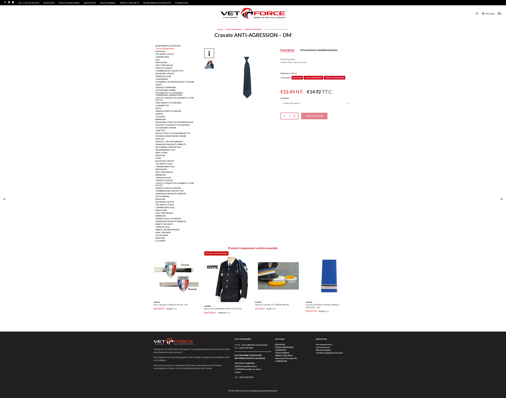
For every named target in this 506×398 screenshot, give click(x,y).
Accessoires (161, 235)
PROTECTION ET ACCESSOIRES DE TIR (172, 133)
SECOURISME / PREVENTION (168, 147)
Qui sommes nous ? (324, 344)
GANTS (158, 84)
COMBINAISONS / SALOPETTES (169, 71)
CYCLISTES (160, 116)
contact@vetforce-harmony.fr (254, 345)
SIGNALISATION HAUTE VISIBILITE (170, 144)
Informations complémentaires (318, 50)
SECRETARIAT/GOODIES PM (167, 46)
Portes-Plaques (163, 68)
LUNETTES (160, 130)
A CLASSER (160, 241)
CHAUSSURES (161, 79)
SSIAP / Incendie (163, 232)
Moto (158, 108)
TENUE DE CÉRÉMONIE (253, 29)
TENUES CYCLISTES (164, 180)
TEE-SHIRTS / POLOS (164, 54)
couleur (284, 98)
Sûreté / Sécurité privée (167, 230)
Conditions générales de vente (329, 353)
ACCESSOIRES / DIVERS (165, 128)
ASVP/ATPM (90, 2)
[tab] (287, 50)
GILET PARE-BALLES (164, 65)
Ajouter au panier (314, 116)
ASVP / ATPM (161, 153)
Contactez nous (323, 347)
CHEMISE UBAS (162, 57)
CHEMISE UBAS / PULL (165, 166)
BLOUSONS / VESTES (164, 73)
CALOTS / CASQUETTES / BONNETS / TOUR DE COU (174, 99)
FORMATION (181, 2)
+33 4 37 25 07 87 (245, 348)
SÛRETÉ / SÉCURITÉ (129, 2)
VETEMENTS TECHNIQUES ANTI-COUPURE (174, 82)
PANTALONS (161, 62)
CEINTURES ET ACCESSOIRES (168, 103)
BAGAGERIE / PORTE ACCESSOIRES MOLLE (174, 122)
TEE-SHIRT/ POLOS (163, 164)
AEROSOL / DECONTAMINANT (169, 141)
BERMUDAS (160, 119)
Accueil (220, 29)
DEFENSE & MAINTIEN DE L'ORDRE (170, 136)
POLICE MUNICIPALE (69, 2)
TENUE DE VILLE (162, 227)
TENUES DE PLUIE (163, 76)
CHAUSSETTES (162, 105)
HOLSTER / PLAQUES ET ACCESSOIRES (172, 125)
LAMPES (159, 114)
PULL (157, 60)
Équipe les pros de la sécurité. (264, 391)
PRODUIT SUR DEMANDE (216, 253)
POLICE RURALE (108, 2)
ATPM (158, 158)
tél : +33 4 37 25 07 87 (28, 2)
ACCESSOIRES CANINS (165, 90)
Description (287, 50)
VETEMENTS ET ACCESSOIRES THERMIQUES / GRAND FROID (169, 94)
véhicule (159, 139)
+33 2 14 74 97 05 (246, 377)
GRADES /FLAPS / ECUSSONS (168, 111)
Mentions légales (323, 350)
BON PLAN (49, 2)
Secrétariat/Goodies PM (157, 2)
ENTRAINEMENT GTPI (165, 150)
